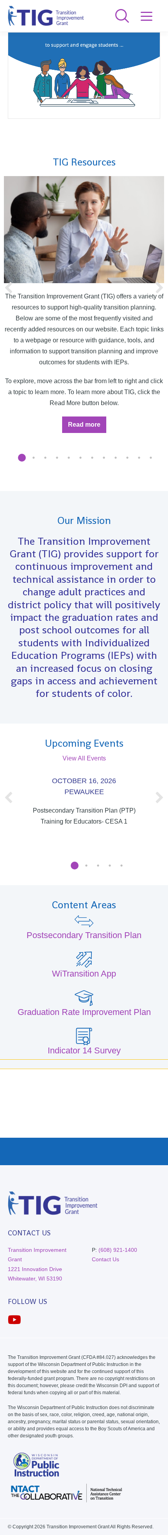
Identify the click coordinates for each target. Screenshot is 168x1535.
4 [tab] (57, 458)
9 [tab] (116, 458)
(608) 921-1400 (117, 1250)
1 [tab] (22, 458)
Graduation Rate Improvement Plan (84, 1012)
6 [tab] (80, 458)
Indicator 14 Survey (84, 1050)
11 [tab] (139, 458)
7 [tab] (92, 458)
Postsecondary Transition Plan (84, 935)
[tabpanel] (84, 294)
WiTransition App (84, 973)
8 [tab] (104, 458)
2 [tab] (34, 458)
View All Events (84, 758)
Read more (87, 427)
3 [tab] (45, 458)
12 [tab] (151, 458)
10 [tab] (127, 458)
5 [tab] (69, 458)
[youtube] (14, 1320)
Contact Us (105, 1259)
